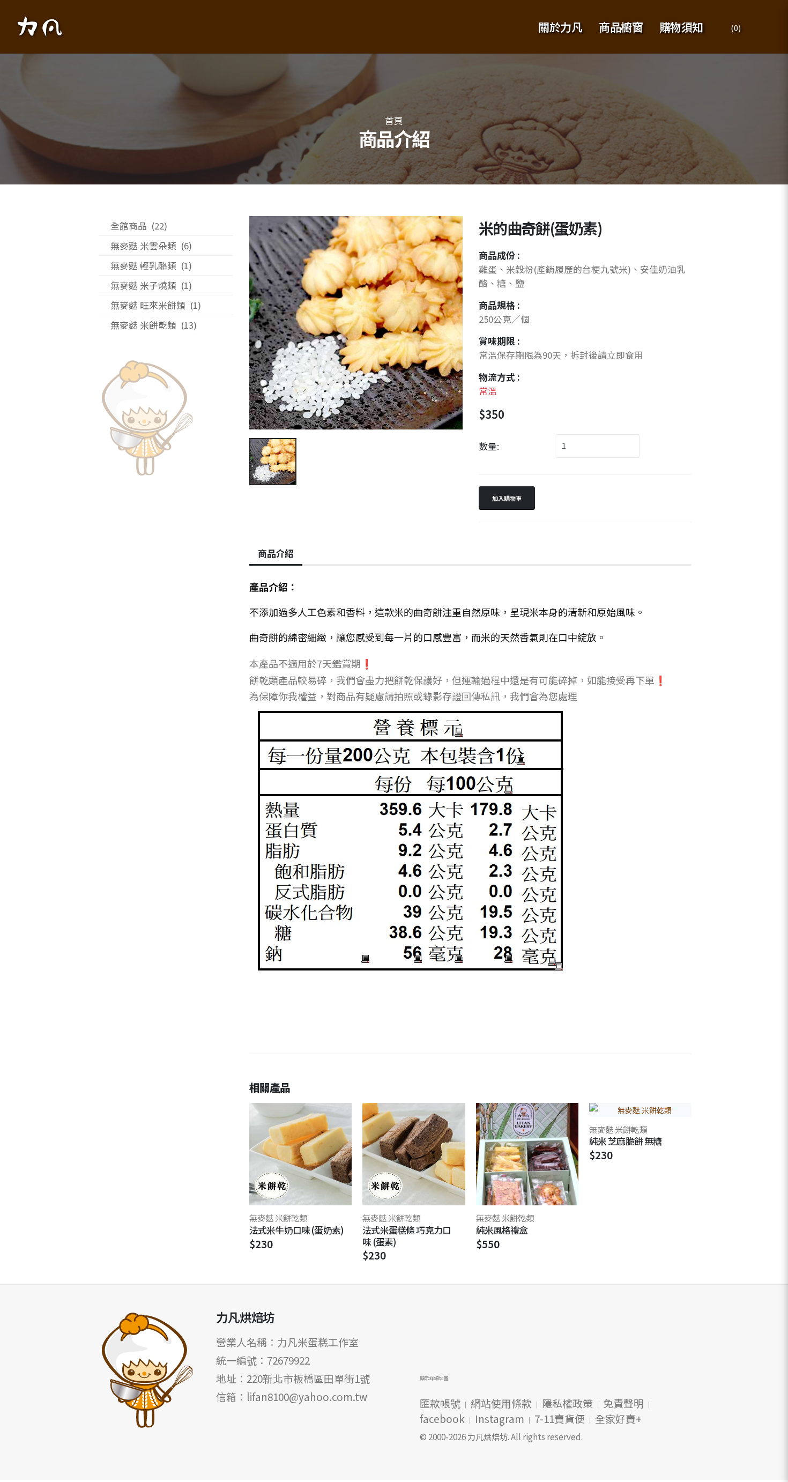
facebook (442, 1418)
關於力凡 (560, 27)
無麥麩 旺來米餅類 (155, 305)
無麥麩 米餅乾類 (153, 324)
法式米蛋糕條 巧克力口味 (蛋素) (406, 1236)
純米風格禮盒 (502, 1230)
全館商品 (138, 225)
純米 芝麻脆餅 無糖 (625, 1141)
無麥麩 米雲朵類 (151, 245)
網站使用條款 (501, 1403)
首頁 (394, 120)
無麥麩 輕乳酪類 (151, 265)
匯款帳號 (440, 1403)
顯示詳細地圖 (434, 1378)
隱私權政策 (567, 1403)
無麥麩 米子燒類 (151, 285)
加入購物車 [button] (507, 498)
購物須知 (681, 27)
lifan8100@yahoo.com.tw (307, 1396)
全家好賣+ (618, 1418)
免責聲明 (623, 1403)
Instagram (499, 1418)
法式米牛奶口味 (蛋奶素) (296, 1230)
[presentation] (675, 1089)
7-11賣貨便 (559, 1418)
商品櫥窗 (621, 27)
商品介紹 (276, 553)
